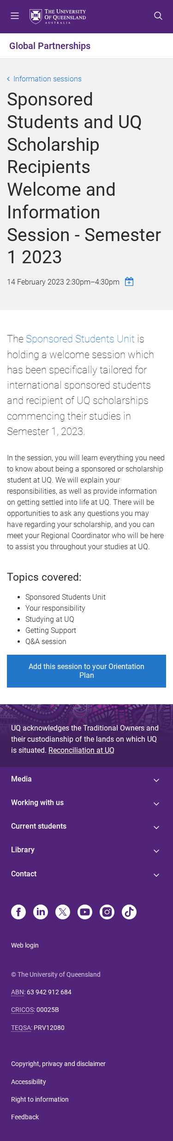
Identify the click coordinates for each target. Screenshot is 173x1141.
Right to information (40, 1099)
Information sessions (47, 78)
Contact (23, 873)
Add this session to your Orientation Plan (86, 671)
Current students (38, 826)
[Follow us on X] (62, 912)
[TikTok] (129, 912)
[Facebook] (18, 912)
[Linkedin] (40, 912)
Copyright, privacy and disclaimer (58, 1063)
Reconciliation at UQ (81, 750)
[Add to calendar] (130, 281)
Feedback (25, 1117)
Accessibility (28, 1081)
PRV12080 (49, 1027)
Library (23, 849)
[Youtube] (85, 912)
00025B (47, 1009)
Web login (25, 945)
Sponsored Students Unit (80, 339)
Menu (15, 16)
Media (21, 779)
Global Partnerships (49, 45)
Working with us (37, 802)
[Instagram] (107, 912)
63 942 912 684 (49, 992)
